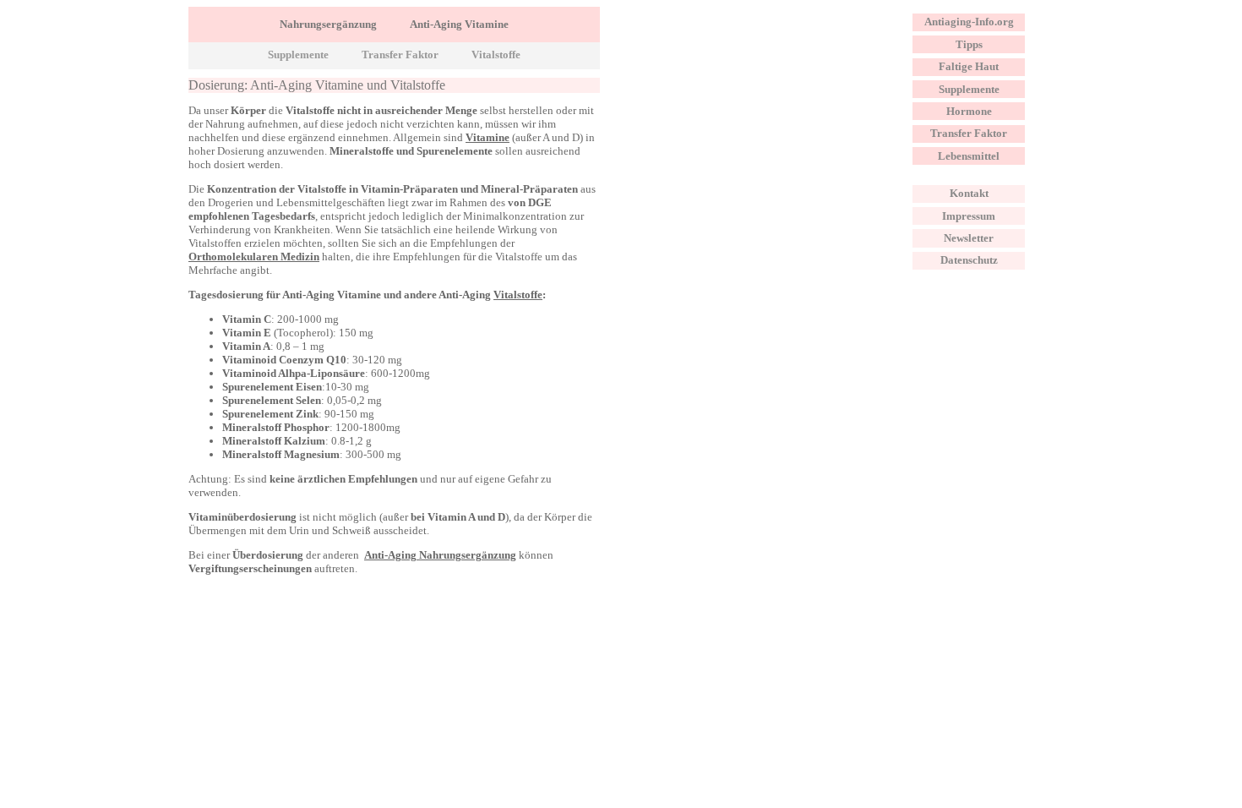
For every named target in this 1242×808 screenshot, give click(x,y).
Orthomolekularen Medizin (253, 256)
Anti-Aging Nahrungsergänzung (440, 555)
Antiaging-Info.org (969, 21)
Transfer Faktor (400, 55)
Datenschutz (969, 260)
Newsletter (969, 238)
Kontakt (969, 193)
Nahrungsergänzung (328, 24)
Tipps (969, 44)
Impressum (968, 216)
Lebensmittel (969, 156)
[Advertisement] (742, 125)
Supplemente (298, 55)
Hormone (969, 111)
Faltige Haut (969, 66)
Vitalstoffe (495, 55)
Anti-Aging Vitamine (459, 24)
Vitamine (487, 137)
